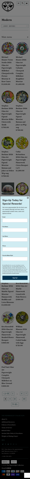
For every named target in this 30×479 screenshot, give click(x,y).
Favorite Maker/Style (7, 255)
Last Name (5, 236)
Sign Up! (15, 278)
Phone (4, 245)
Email (3, 216)
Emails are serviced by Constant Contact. (10, 273)
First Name (5, 226)
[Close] (28, 198)
